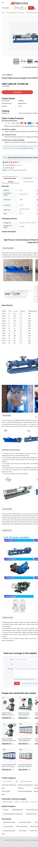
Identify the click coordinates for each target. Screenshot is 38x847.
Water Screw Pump (21, 826)
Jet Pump (5, 809)
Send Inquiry (17, 92)
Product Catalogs (27, 781)
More (3, 794)
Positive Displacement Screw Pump (12, 814)
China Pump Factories (9, 822)
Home (3, 12)
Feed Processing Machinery (25, 785)
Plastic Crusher (6, 791)
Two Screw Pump (8, 826)
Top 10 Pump (22, 830)
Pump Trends (33, 830)
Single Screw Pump (31, 814)
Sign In (4, 170)
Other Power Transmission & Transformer (10, 785)
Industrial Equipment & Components (15, 12)
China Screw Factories (25, 822)
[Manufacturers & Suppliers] (19, 3)
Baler (3, 788)
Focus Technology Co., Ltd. (22, 840)
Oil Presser (21, 788)
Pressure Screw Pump (9, 830)
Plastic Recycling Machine (25, 791)
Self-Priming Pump (17, 809)
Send (17, 683)
